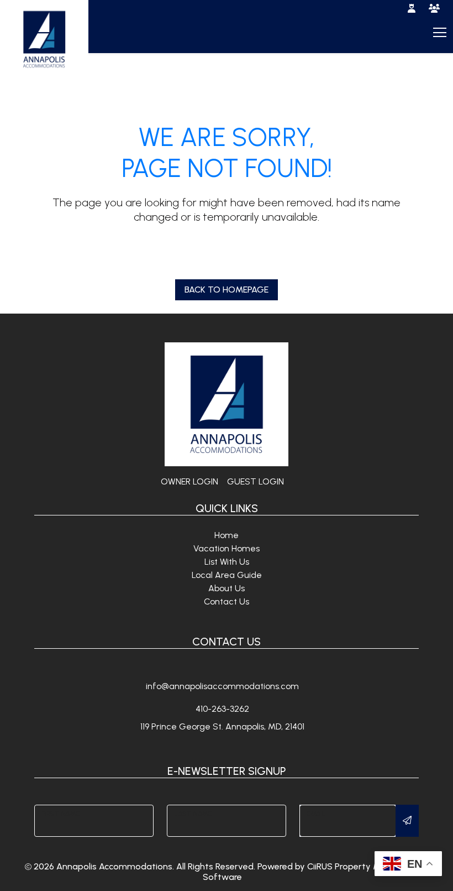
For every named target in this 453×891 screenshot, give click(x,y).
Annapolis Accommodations (114, 866)
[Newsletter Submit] (407, 821)
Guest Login (255, 481)
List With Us (226, 561)
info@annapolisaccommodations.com (222, 686)
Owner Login (189, 481)
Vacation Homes (226, 548)
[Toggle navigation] (438, 31)
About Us (226, 588)
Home (226, 535)
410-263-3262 (222, 709)
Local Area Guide (227, 575)
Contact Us (226, 601)
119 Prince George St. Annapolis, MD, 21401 (222, 726)
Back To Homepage (226, 289)
